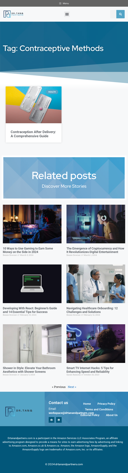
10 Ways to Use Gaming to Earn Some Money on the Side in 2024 (28, 250)
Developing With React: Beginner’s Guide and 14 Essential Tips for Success (30, 310)
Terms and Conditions (99, 409)
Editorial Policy (89, 415)
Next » (72, 387)
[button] (67, 14)
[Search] (120, 14)
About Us (112, 415)
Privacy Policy (106, 403)
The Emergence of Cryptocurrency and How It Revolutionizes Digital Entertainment (95, 250)
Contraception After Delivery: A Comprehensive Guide (33, 134)
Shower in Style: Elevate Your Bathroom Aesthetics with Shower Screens (29, 369)
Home (87, 403)
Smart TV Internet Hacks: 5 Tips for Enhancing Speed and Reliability (90, 369)
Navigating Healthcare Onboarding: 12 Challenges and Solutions (92, 310)
